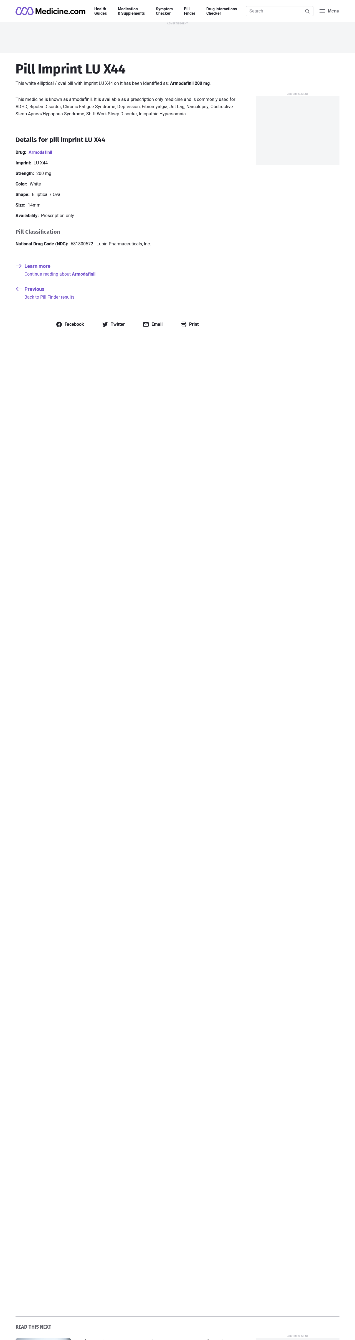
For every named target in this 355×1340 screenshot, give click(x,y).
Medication (131, 11)
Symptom (164, 11)
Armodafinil (40, 152)
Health (100, 11)
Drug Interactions (221, 11)
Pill (189, 11)
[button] (70, 324)
